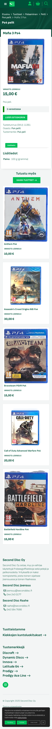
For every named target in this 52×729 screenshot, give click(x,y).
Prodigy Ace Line (14, 676)
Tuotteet (17, 14)
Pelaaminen (31, 14)
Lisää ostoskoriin (15, 117)
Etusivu (6, 14)
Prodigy (8, 671)
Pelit (43, 14)
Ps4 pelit (6, 17)
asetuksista (22, 717)
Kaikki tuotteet (25, 180)
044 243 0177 (14, 594)
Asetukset (34, 722)
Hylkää (21, 722)
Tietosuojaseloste (12, 706)
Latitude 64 (11, 666)
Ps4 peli (21, 131)
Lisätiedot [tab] (11, 145)
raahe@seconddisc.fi (18, 605)
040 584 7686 (14, 609)
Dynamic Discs (13, 657)
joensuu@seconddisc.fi (19, 590)
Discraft (8, 653)
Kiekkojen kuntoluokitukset (22, 635)
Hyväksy (10, 722)
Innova (7, 662)
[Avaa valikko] (5, 4)
